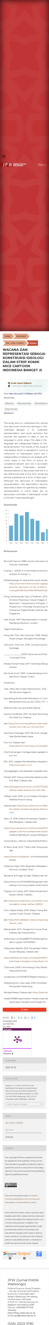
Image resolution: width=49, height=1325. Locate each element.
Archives (21, 336)
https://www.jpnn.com (20, 765)
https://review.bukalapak (16, 856)
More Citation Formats (17, 1104)
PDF (25, 1010)
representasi (24, 403)
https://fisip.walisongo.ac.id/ (21, 1313)
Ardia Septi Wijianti (21, 383)
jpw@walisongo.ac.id (25, 1315)
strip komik (11, 409)
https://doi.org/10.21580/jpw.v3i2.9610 (25, 393)
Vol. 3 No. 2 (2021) (15, 343)
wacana (9, 403)
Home (7, 336)
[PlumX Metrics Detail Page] (17, 1039)
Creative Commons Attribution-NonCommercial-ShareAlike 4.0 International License (22, 1198)
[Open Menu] (4, 156)
